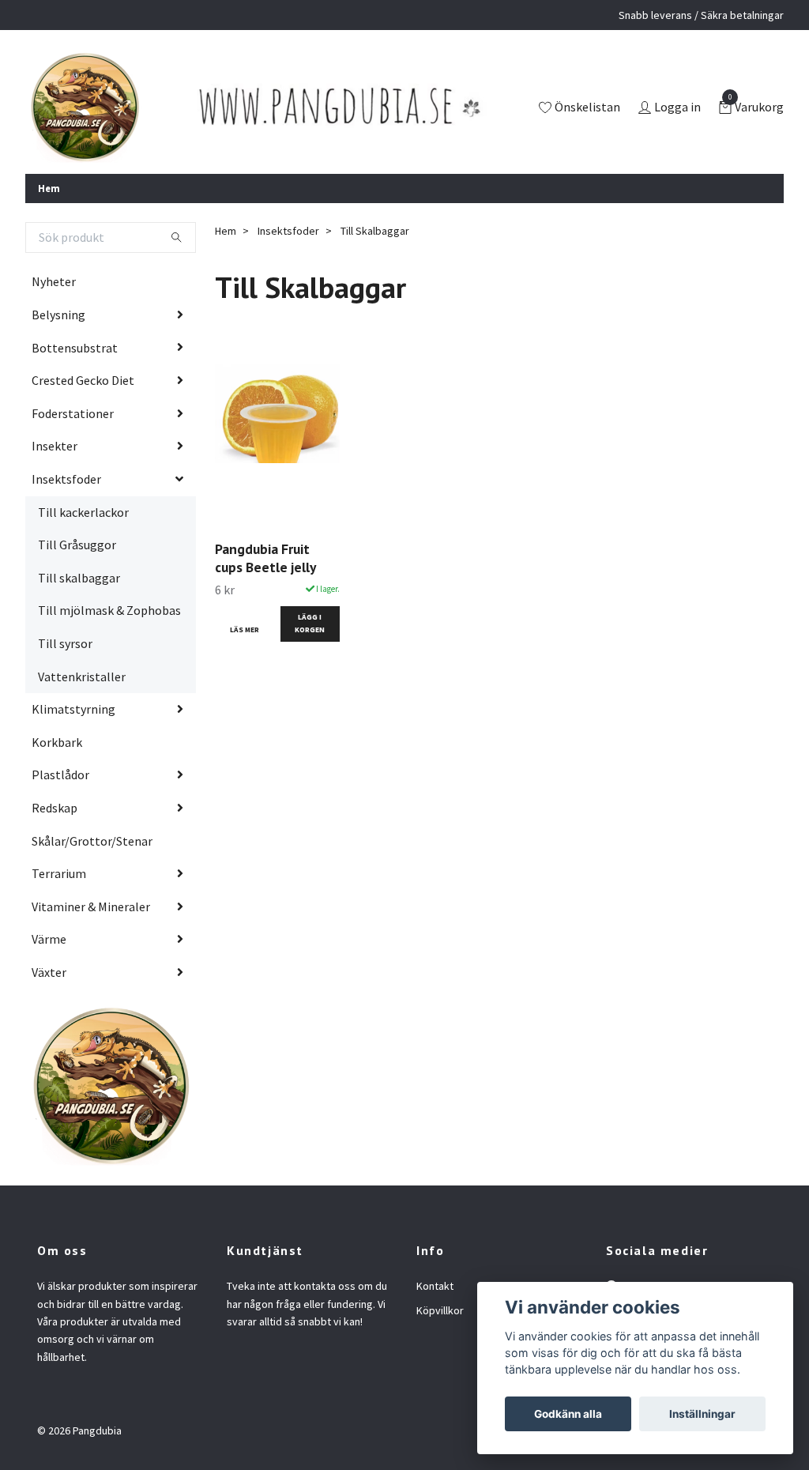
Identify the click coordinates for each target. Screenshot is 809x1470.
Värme (49, 939)
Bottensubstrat (75, 348)
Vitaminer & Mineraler (91, 906)
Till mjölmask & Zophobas (109, 610)
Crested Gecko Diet (83, 380)
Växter (49, 972)
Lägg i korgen (310, 623)
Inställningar (702, 1414)
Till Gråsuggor (77, 544)
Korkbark (57, 742)
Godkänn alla (568, 1414)
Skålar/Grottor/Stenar (92, 841)
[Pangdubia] (84, 108)
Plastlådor (60, 774)
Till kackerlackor (83, 512)
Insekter (54, 446)
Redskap (54, 808)
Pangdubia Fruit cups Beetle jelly (265, 558)
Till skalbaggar (79, 578)
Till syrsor (65, 643)
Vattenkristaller (82, 676)
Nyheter (54, 281)
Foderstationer (73, 413)
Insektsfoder (66, 479)
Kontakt (434, 1286)
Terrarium (59, 873)
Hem (49, 188)
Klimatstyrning (73, 709)
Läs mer (244, 630)
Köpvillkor (440, 1310)
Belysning (58, 314)
